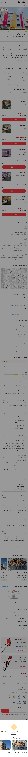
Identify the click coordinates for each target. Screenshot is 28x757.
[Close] (14, 721)
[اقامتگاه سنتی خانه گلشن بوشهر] (19, 745)
